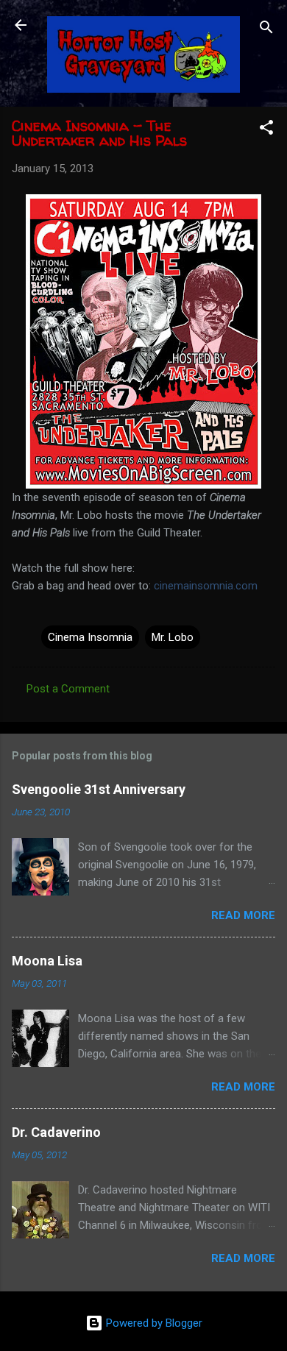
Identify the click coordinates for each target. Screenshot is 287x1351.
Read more (243, 915)
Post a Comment (68, 688)
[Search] (266, 29)
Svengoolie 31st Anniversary (98, 789)
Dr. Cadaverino (56, 1132)
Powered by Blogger (152, 1323)
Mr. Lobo (173, 637)
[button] (266, 129)
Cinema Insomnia (90, 637)
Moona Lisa (47, 960)
